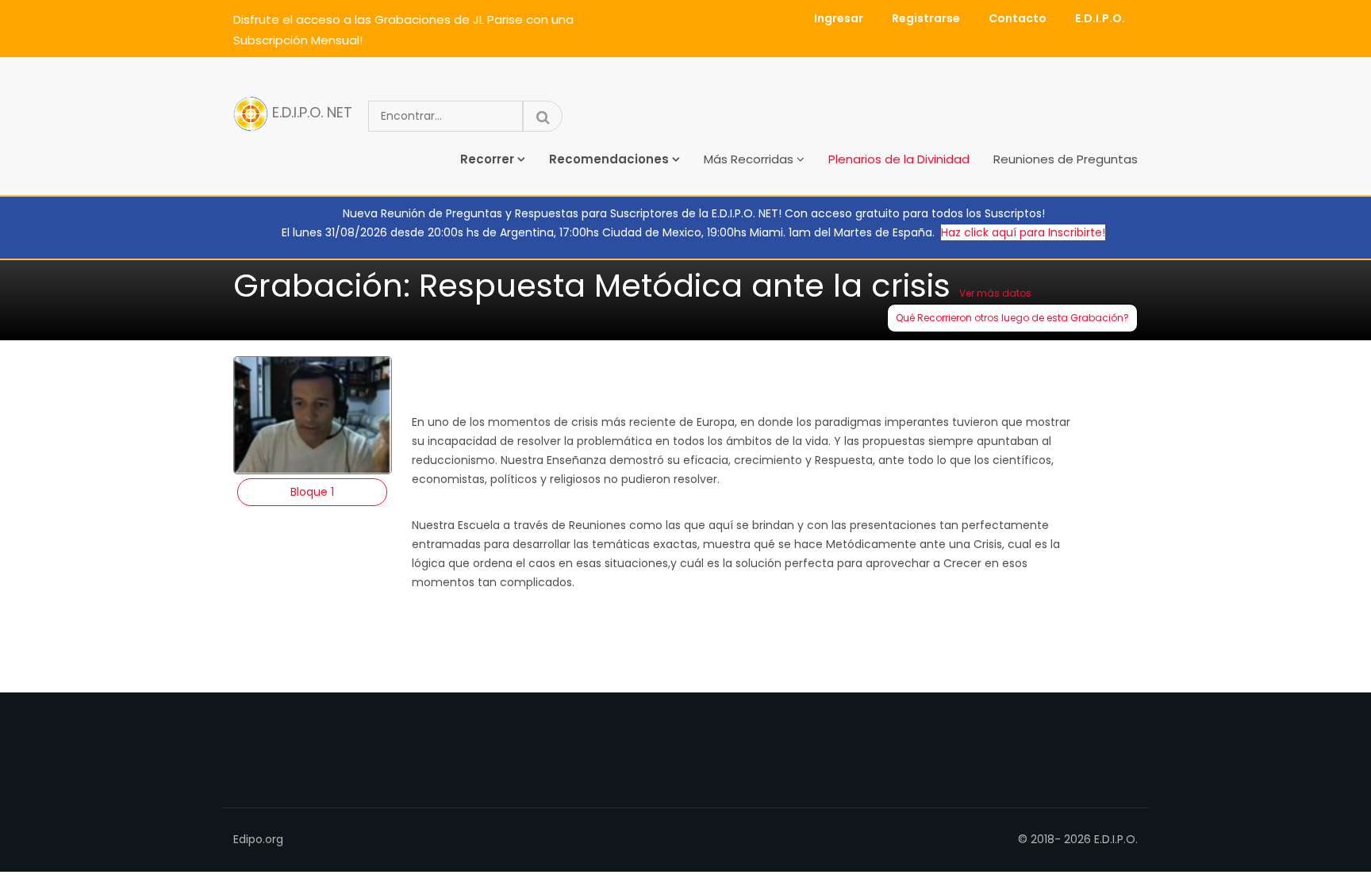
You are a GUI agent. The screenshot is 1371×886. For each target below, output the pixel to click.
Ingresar (838, 18)
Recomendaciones (609, 159)
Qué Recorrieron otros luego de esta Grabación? (1012, 317)
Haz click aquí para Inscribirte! (1023, 232)
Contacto (1017, 18)
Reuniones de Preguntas (1065, 159)
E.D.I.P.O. (1100, 18)
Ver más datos (995, 293)
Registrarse (926, 18)
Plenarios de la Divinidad (899, 159)
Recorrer (487, 159)
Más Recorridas (748, 159)
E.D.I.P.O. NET (310, 113)
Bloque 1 (312, 492)
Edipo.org (258, 839)
